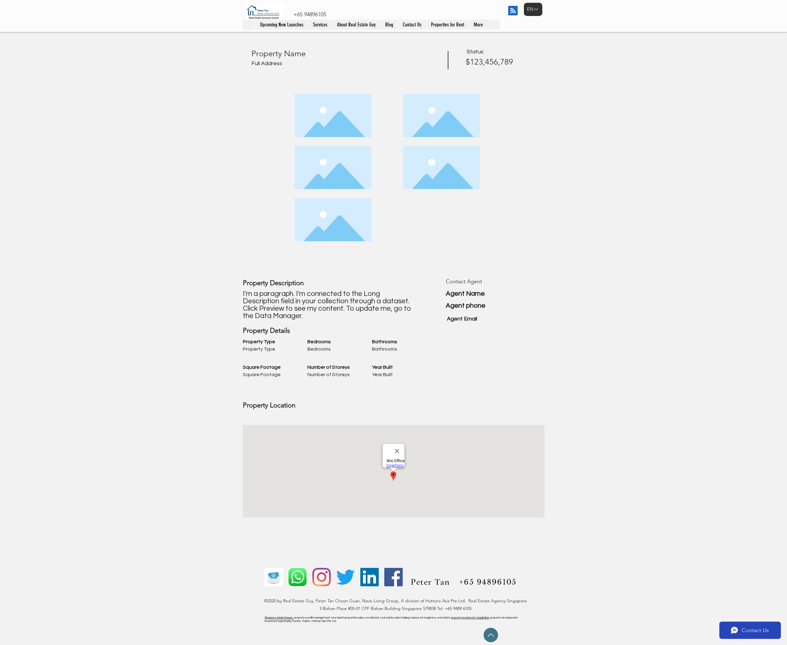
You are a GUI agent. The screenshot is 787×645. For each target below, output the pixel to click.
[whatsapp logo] (297, 577)
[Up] (491, 635)
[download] (273, 577)
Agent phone (465, 305)
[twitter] (345, 577)
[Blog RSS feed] (513, 11)
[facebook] (393, 577)
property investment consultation (470, 617)
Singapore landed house (279, 617)
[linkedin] (369, 577)
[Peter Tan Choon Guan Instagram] (321, 577)
